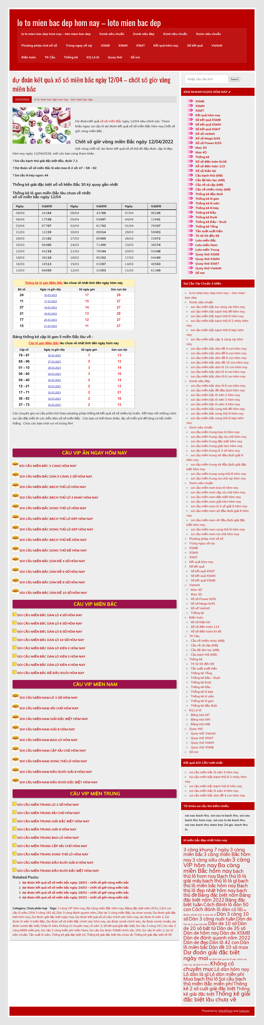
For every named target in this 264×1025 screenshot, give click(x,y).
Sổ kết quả (195, 45)
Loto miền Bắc (205, 240)
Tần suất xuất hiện (209, 231)
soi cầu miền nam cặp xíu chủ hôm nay (218, 492)
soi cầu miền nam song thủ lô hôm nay (218, 529)
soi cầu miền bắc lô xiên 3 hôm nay (215, 399)
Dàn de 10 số (222, 923)
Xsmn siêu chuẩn (208, 34)
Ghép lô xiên (49, 926)
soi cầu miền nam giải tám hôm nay (216, 501)
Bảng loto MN (200, 719)
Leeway (244, 1011)
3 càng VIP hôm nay (71, 908)
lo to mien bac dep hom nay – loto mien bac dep (89, 22)
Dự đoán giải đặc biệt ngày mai (53, 917)
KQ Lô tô (93, 57)
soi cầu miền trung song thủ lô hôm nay (218, 474)
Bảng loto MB (200, 724)
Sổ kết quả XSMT (208, 129)
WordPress (225, 1011)
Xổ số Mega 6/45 (207, 138)
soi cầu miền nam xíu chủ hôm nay (215, 534)
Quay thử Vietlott (208, 268)
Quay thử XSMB (207, 254)
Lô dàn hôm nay (231, 969)
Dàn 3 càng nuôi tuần (212, 919)
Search (234, 79)
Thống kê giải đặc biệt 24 (68, 935)
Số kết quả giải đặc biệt (118, 926)
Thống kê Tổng (206, 226)
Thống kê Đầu (205, 212)
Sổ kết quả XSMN (208, 124)
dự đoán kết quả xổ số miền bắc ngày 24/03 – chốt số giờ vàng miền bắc (75, 887)
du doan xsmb (141, 913)
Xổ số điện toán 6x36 (211, 161)
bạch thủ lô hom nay (213, 873)
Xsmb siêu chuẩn (111, 34)
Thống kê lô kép (207, 208)
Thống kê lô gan (207, 199)
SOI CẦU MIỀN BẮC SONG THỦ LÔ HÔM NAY (53, 508)
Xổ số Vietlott (200, 608)
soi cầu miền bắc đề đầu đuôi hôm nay (218, 390)
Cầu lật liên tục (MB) (210, 180)
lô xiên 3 (96, 926)
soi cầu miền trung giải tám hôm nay (217, 446)
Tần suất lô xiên (39, 935)
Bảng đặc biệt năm (218, 895)
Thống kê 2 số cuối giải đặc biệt (215, 986)
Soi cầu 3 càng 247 (149, 926)
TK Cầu (50, 57)
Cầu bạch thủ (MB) (209, 175)
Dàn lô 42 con (224, 942)
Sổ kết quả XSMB (208, 120)
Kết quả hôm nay (165, 45)
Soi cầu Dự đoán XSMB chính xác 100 (115, 930)
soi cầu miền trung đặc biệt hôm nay (216, 441)
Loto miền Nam (206, 245)
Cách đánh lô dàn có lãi (217, 909)
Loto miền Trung (207, 250)
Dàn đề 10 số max (228, 947)
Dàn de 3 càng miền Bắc (114, 913)
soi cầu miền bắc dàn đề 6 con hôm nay (219, 353)
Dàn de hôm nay (201, 933)
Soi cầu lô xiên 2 (153, 930)
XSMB (105, 45)
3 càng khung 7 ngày (206, 849)
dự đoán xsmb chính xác (124, 921)
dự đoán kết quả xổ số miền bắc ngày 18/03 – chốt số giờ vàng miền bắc (75, 882)
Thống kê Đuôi (206, 217)
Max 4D (201, 152)
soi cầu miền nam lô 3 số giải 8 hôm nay (219, 506)
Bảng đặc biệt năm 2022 (217, 897)
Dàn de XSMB (235, 933)
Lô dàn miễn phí (226, 974)
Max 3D (201, 148)
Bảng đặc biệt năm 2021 (141, 908)
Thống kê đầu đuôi (209, 194)
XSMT (140, 45)
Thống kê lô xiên (207, 203)
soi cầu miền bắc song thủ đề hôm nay (218, 409)
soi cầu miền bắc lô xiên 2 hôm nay (215, 395)
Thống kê (71, 57)
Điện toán (28, 57)
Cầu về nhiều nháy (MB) (213, 189)
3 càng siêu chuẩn (211, 860)
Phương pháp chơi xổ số (39, 45)
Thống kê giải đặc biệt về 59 (153, 935)
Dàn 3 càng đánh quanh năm (76, 913)
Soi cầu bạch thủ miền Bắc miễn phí (214, 981)
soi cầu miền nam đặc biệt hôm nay (216, 497)
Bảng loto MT (200, 715)
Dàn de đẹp (196, 942)
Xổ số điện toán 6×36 (206, 631)
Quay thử (115, 57)
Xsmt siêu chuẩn (175, 34)
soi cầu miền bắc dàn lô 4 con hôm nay (218, 372)
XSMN (123, 45)
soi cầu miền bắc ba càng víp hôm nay (218, 307)
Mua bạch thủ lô (200, 979)
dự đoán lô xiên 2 (152, 917)
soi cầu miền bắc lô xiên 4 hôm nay (215, 404)
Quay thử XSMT (207, 263)
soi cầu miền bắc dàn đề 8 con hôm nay (219, 358)
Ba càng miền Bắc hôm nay (105, 908)
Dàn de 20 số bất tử (215, 925)
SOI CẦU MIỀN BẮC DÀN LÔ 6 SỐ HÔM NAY (49, 623)
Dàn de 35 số (231, 928)
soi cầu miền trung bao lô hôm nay (215, 432)
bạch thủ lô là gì (219, 881)
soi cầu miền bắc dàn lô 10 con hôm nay (219, 367)
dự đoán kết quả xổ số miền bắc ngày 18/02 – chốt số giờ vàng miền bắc (75, 892)
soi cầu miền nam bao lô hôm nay (214, 488)
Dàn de (244, 919)
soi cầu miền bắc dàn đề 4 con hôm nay (219, 348)
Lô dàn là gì (196, 974)
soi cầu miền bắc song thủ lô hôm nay (217, 413)
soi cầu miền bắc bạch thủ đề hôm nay (218, 311)
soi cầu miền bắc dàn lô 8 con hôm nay (218, 386)
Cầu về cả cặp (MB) (209, 185)
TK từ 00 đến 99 (207, 236)
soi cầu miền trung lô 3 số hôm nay (215, 450)
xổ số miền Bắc (111, 121)
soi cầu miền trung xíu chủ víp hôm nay (218, 478)
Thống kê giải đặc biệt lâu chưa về (110, 935)
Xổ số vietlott (205, 134)
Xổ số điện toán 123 (210, 166)
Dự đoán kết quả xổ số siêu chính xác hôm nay (106, 917)
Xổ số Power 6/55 (208, 143)
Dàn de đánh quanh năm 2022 (216, 938)
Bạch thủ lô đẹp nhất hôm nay (215, 887)
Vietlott (216, 45)
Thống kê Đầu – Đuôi (210, 222)
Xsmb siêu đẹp (143, 34)
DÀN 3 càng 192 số (42, 913)
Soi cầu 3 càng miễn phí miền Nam (64, 930)
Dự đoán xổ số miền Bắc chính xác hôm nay (76, 921)
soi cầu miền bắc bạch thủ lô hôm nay (217, 316)
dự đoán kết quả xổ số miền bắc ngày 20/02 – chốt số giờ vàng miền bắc (75, 897)
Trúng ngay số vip (79, 45)
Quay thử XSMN (207, 259)
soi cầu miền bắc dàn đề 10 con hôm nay (220, 362)
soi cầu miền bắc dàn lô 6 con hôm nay (218, 376)
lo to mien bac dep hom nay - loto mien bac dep (63, 99)
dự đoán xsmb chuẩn (156, 921)
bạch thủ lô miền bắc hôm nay (215, 883)
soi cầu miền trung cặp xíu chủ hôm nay (219, 437)
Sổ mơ (135, 57)
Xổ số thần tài (205, 171)
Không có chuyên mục (74, 926)
